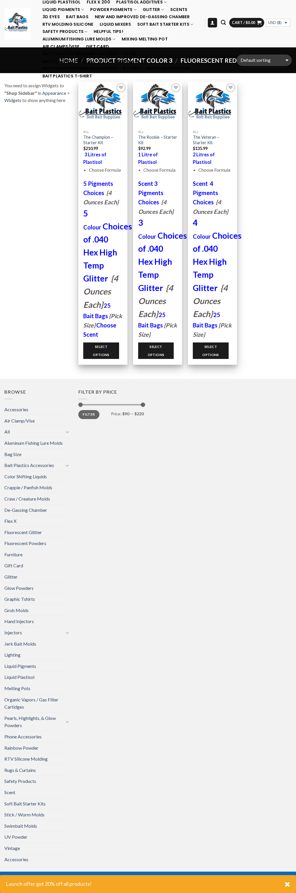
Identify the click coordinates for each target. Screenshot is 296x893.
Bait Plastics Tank (168, 68)
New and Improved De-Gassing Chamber (142, 17)
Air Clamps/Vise (60, 46)
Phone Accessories (23, 736)
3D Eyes (51, 17)
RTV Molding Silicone (68, 24)
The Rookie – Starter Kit (157, 140)
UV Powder (15, 837)
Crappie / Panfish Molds (28, 487)
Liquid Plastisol (61, 2)
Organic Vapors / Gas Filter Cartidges (31, 703)
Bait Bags (77, 17)
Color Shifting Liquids (25, 476)
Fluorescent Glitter (23, 532)
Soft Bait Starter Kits (163, 24)
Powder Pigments (111, 9)
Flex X (10, 521)
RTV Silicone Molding (26, 759)
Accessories (16, 409)
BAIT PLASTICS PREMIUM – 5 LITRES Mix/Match (93, 61)
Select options (101, 351)
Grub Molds (16, 610)
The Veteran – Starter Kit (206, 140)
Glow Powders (19, 588)
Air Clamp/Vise (19, 420)
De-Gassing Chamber (25, 510)
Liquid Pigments (61, 9)
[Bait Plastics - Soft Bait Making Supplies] (17, 23)
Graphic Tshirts (19, 599)
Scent (9, 792)
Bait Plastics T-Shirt (67, 76)
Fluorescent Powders (25, 543)
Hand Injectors (19, 621)
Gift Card (97, 46)
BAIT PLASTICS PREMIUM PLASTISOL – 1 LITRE (89, 54)
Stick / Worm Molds (24, 814)
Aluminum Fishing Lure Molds (77, 39)
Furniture (13, 554)
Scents (179, 9)
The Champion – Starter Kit (98, 140)
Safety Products (63, 31)
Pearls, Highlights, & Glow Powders (30, 721)
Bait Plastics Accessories (29, 465)
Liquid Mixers (115, 24)
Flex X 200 (98, 2)
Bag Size (12, 454)
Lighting (12, 654)
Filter (89, 414)
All (7, 431)
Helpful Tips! (108, 31)
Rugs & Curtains (20, 770)
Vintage (12, 848)
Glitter (151, 9)
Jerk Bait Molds (20, 643)
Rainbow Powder (21, 748)
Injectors (13, 632)
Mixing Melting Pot (145, 39)
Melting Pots (17, 688)
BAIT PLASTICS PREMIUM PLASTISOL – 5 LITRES (91, 68)
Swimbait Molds (20, 826)
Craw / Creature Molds (27, 498)
